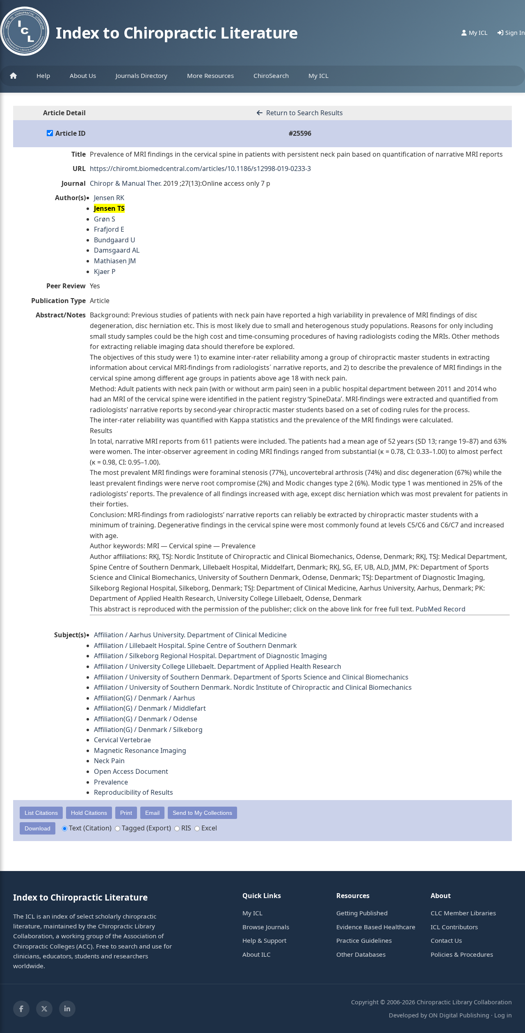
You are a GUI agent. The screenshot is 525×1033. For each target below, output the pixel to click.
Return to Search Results (304, 112)
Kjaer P (105, 271)
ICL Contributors (454, 927)
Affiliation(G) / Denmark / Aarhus (144, 697)
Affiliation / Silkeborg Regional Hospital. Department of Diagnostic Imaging (210, 655)
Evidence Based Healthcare (375, 927)
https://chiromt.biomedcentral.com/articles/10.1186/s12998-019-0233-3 (200, 168)
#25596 (300, 133)
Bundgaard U (114, 239)
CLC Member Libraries (463, 913)
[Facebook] (21, 1009)
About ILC (256, 954)
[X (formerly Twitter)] (44, 1009)
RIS (185, 827)
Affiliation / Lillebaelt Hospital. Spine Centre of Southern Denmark (195, 645)
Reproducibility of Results (133, 792)
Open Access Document (131, 771)
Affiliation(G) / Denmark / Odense (145, 718)
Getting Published (362, 913)
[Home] (13, 76)
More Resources (210, 75)
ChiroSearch (271, 75)
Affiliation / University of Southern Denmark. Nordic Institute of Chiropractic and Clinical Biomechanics (253, 687)
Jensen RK (109, 197)
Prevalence (111, 782)
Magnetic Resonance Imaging (140, 750)
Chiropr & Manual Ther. (126, 183)
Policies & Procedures (462, 954)
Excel (208, 827)
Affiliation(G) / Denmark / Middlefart (150, 708)
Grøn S (104, 218)
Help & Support (264, 940)
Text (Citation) (89, 827)
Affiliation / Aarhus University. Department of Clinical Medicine (190, 634)
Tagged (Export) (145, 827)
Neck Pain (109, 760)
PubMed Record (440, 608)
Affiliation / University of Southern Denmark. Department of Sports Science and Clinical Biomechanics (251, 677)
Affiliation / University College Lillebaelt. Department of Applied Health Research (217, 666)
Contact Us (446, 940)
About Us (83, 75)
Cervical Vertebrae (122, 739)
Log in (503, 1015)
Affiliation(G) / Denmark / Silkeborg (148, 729)
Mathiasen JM (115, 260)
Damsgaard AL (116, 250)
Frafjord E (109, 229)
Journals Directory (141, 75)
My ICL (318, 75)
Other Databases (361, 954)
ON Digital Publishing (459, 1015)
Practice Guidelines (364, 940)
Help (43, 75)
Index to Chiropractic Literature (177, 32)
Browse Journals (265, 927)
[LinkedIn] (67, 1009)
